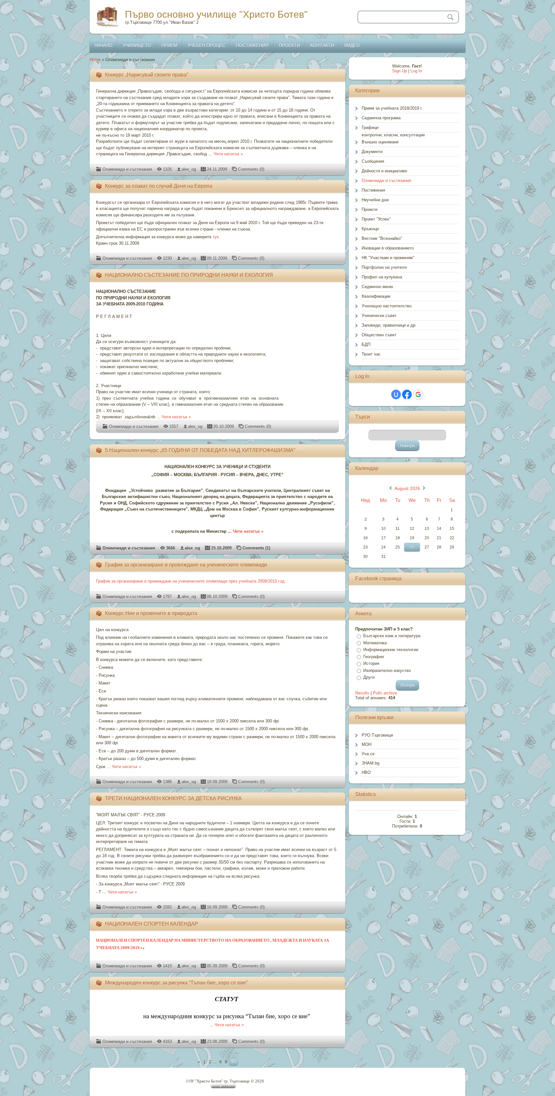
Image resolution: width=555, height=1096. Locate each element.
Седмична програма (381, 117)
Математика (375, 642)
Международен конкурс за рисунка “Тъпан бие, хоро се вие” (176, 982)
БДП (366, 344)
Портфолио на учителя (384, 267)
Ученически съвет (379, 315)
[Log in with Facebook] (407, 394)
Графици (370, 127)
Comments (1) (256, 548)
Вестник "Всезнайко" (382, 238)
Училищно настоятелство (386, 305)
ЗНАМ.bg (370, 763)
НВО (366, 772)
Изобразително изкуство (387, 670)
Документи (372, 151)
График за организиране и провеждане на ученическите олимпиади (186, 564)
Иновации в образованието (388, 248)
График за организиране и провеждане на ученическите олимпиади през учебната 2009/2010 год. (191, 581)
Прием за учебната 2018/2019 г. (392, 108)
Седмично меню (377, 286)
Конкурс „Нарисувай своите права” (146, 74)
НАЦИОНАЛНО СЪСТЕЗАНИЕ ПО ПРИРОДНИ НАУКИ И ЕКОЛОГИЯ (189, 275)
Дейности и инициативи (384, 170)
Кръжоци (370, 228)
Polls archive (385, 693)
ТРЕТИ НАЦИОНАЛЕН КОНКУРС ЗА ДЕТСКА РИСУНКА (173, 798)
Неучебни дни (375, 199)
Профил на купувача (382, 277)
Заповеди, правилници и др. (389, 325)
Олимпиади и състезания (127, 169)
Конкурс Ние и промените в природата (151, 613)
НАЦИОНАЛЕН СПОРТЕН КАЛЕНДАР (151, 924)
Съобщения (373, 161)
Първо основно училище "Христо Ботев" (216, 14)
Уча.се (368, 753)
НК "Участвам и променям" (388, 257)
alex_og (188, 169)
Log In (416, 70)
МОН (366, 744)
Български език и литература (391, 635)
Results (362, 693)
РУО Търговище (377, 735)
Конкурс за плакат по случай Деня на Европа (158, 186)
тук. (216, 236)
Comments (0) (251, 169)
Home (95, 59)
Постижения (373, 190)
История (371, 663)
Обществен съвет (379, 334)
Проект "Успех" (376, 219)
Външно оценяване (380, 142)
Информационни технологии (390, 649)
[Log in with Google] (418, 394)
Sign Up (399, 70)
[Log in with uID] (396, 394)
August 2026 (407, 488)
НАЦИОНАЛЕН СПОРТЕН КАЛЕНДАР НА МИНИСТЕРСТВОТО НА (164, 940)
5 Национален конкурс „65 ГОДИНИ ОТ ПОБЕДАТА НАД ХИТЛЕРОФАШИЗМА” (200, 450)
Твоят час (371, 354)
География (373, 656)
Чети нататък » (228, 153)
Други (368, 677)
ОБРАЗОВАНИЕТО (251, 940)
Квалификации (376, 296)
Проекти (369, 209)
